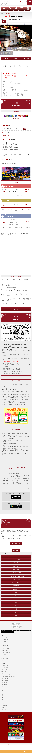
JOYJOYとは (4, 637)
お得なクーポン (4, 650)
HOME (2, 635)
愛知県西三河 (16, 586)
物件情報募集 (4, 705)
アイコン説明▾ (16, 119)
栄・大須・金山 (16, 556)
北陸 (16, 609)
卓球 (2, 660)
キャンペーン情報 (5, 648)
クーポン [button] (16, 58)
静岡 (16, 599)
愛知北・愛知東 (8, 13)
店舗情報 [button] (6, 58)
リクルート (3, 703)
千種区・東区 (16, 563)
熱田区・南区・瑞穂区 (16, 572)
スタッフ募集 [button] (26, 58)
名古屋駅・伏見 (16, 559)
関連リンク (3, 709)
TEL (9, 751)
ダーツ (2, 656)
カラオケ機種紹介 (5, 639)
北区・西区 (16, 566)
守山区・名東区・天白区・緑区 (16, 576)
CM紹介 (3, 707)
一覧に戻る (15, 309)
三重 (16, 592)
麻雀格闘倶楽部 (4, 658)
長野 (16, 602)
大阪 (16, 615)
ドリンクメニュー (5, 645)
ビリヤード (3, 654)
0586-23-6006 (6, 136)
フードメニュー (4, 643)
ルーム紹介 (3, 641)
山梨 (16, 605)
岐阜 (16, 595)
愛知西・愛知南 (16, 579)
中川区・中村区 (16, 569)
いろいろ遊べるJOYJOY (6, 652)
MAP (4, 21)
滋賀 (16, 612)
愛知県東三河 (16, 589)
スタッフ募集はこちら (16, 543)
